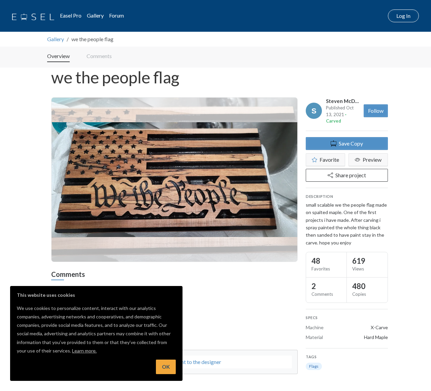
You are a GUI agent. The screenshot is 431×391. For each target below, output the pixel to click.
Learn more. (84, 351)
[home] (33, 16)
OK (166, 367)
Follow (376, 110)
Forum (116, 15)
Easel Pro (70, 15)
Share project (350, 175)
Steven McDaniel (346, 101)
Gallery (95, 15)
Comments (99, 56)
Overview (58, 56)
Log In (403, 15)
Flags (314, 366)
